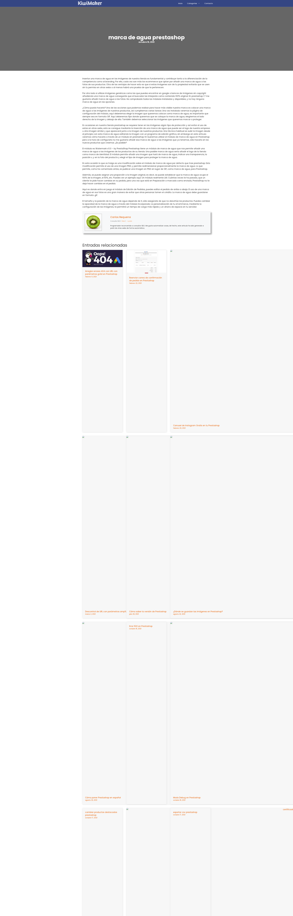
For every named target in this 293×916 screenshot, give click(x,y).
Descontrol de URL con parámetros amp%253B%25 (110, 611)
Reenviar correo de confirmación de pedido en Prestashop (145, 279)
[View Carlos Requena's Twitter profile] (106, 217)
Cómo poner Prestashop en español (103, 797)
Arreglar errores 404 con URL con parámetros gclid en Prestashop (101, 273)
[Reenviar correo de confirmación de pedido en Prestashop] (146, 272)
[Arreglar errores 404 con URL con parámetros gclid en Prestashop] (102, 265)
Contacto (208, 3)
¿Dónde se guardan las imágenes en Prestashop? (198, 611)
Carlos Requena (120, 217)
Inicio (180, 3)
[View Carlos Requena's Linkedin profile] (106, 228)
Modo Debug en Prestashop (187, 797)
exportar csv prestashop (185, 812)
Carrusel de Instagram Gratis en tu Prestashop (196, 425)
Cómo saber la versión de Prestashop (147, 611)
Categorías (192, 3)
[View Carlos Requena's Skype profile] (106, 222)
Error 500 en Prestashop (140, 626)
